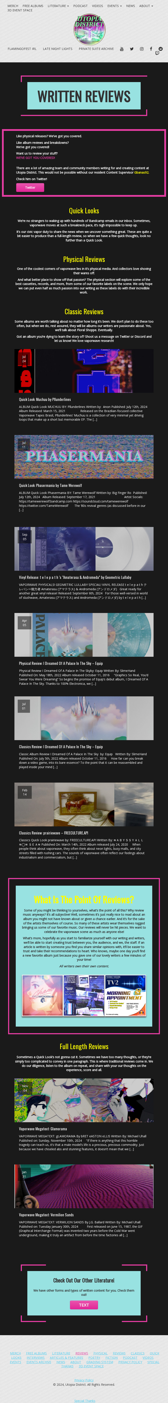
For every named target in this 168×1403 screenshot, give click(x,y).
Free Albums (33, 6)
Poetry (94, 1358)
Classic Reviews (84, 311)
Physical (100, 1353)
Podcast (80, 6)
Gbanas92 (141, 172)
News (130, 6)
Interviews (36, 1358)
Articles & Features (66, 1358)
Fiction (111, 1358)
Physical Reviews (84, 259)
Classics (138, 1353)
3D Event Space (91, 1366)
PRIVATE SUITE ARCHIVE (96, 49)
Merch (12, 6)
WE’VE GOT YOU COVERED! (35, 158)
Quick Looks (84, 210)
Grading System (99, 1362)
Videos (97, 6)
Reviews (81, 1353)
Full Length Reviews (84, 1046)
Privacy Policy (130, 1362)
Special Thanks (84, 1401)
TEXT (84, 1305)
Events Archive (38, 1362)
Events (113, 6)
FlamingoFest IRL (22, 49)
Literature (57, 6)
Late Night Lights (57, 49)
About (145, 6)
